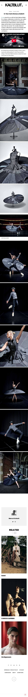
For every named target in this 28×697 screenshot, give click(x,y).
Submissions (8, 672)
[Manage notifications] (25, 694)
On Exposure (6, 657)
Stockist (21, 669)
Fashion (10, 11)
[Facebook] (8, 665)
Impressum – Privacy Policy (11, 669)
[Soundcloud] (13, 665)
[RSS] (16, 665)
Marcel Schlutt (14, 518)
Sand (3, 576)
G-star (2, 17)
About (14, 672)
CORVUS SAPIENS (8, 618)
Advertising (20, 672)
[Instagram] (11, 665)
